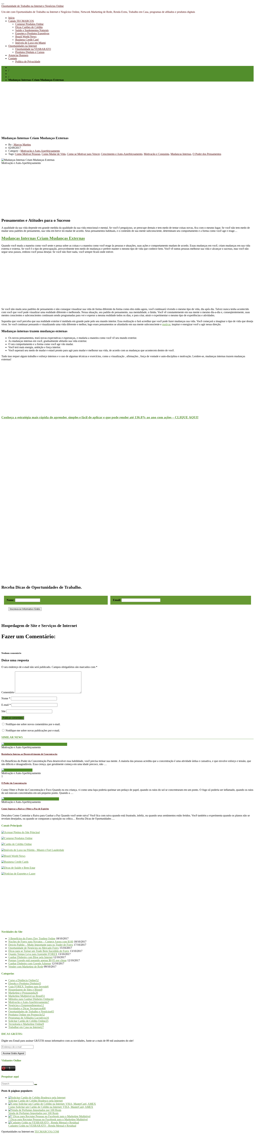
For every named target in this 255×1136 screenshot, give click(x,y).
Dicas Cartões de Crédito (29, 27)
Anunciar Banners (18, 55)
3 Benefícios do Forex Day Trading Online (31, 938)
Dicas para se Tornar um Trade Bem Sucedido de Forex (38, 951)
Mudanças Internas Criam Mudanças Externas (43, 238)
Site (3, 711)
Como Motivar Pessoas (27, 153)
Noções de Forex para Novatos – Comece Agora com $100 (40, 941)
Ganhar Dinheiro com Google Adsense (29, 963)
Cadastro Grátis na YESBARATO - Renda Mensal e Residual (42, 1125)
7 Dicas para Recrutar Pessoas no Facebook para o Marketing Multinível (48, 1119)
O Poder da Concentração (14, 783)
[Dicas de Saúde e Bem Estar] (18, 867)
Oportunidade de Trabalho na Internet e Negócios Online (32, 6)
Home (11, 67)
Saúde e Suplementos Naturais (32, 30)
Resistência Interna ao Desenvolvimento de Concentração (29, 754)
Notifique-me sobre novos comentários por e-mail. (33, 724)
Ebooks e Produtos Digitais (24, 983)
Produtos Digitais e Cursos (29, 52)
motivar (166, 324)
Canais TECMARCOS (21, 20)
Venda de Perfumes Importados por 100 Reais (33, 1113)
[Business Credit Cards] (14, 861)
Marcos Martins (22, 144)
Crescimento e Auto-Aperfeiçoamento (121, 153)
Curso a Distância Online (23, 980)
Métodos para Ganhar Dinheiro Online (30, 999)
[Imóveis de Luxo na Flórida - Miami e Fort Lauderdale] (32, 850)
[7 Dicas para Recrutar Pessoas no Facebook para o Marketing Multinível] (49, 1116)
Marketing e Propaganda (23, 992)
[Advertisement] (105, 108)
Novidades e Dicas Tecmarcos (27, 1008)
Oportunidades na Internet (22, 45)
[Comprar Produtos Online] (16, 838)
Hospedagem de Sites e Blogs (25, 989)
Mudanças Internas (181, 153)
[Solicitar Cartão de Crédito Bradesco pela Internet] (36, 1097)
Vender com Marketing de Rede (25, 966)
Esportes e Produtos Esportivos (32, 33)
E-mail (6, 704)
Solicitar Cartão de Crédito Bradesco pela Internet (35, 1100)
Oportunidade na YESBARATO (33, 49)
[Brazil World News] (13, 855)
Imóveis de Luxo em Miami (30, 42)
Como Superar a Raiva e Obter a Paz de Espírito (25, 808)
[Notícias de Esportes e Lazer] (18, 873)
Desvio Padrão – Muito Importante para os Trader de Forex (40, 944)
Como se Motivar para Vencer (83, 153)
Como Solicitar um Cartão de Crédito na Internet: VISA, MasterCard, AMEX (50, 1106)
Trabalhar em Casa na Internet (26, 1027)
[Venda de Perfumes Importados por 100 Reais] (34, 1110)
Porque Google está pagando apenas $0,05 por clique (37, 960)
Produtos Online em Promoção (26, 1014)
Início (11, 17)
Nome (5, 698)
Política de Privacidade (27, 61)
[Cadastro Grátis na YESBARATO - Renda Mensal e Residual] (43, 1122)
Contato (12, 58)
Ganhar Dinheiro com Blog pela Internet (30, 957)
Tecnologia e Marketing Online (26, 1024)
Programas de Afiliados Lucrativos (28, 1017)
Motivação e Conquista (156, 153)
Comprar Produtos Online (29, 24)
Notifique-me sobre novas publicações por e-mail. (33, 730)
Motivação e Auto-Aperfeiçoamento (28, 73)
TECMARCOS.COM (47, 1131)
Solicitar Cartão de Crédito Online (28, 1020)
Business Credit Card (27, 39)
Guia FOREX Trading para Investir (28, 986)
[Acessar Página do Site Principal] (20, 832)
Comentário (7, 692)
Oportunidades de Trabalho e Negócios (31, 1011)
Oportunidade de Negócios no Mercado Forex (33, 947)
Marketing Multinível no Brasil (26, 995)
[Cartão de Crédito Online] (16, 844)
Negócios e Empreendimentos (26, 1005)
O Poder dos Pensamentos (207, 153)
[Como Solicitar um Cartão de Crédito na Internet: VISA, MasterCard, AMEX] (52, 1103)
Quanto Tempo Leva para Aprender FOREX (32, 954)
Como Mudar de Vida (54, 153)
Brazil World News (25, 36)
